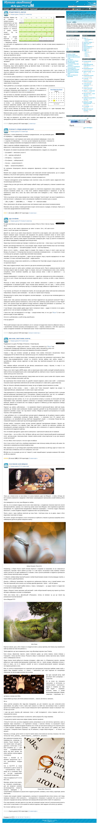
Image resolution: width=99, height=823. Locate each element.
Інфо (12, 9)
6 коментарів (24, 341)
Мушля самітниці (53, 820)
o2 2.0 (45, 821)
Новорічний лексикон (88, 75)
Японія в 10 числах (88, 81)
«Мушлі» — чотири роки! (89, 90)
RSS (75, 9)
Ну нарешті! (70, 59)
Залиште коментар (26, 221)
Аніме (85, 38)
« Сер (67, 49)
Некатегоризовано (88, 46)
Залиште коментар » (34, 333)
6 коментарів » (33, 458)
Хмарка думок (14, 14)
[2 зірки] (5, 123)
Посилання (33, 9)
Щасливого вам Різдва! (73, 61)
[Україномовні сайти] (83, 119)
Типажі (86, 40)
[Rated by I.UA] (90, 119)
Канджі (86, 54)
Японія (85, 49)
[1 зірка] (4, 123)
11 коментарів (25, 466)
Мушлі (54, 312)
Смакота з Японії (71, 54)
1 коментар (28, 14)
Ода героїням (13, 218)
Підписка (18, 9)
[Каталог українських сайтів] (81, 122)
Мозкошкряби (88, 39)
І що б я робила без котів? (73, 69)
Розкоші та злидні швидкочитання (21, 129)
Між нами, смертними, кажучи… (20, 338)
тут (28, 90)
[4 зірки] (6, 123)
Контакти (25, 9)
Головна (6, 9)
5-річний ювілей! (87, 61)
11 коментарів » (33, 811)
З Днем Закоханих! (88, 88)
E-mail (79, 9)
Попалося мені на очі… (73, 55)
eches (54, 821)
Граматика (87, 52)
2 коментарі (24, 131)
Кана (86, 53)
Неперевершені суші (88, 68)
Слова (86, 56)
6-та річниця (86, 106)
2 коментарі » (33, 213)
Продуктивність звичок (17, 12)
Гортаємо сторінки (88, 42)
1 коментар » (32, 123)
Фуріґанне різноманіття (73, 70)
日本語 (21, 14)
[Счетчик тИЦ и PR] (88, 122)
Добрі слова (86, 43)
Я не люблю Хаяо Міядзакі (18, 464)
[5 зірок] (7, 123)
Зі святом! (86, 78)
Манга (85, 45)
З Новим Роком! (71, 62)
